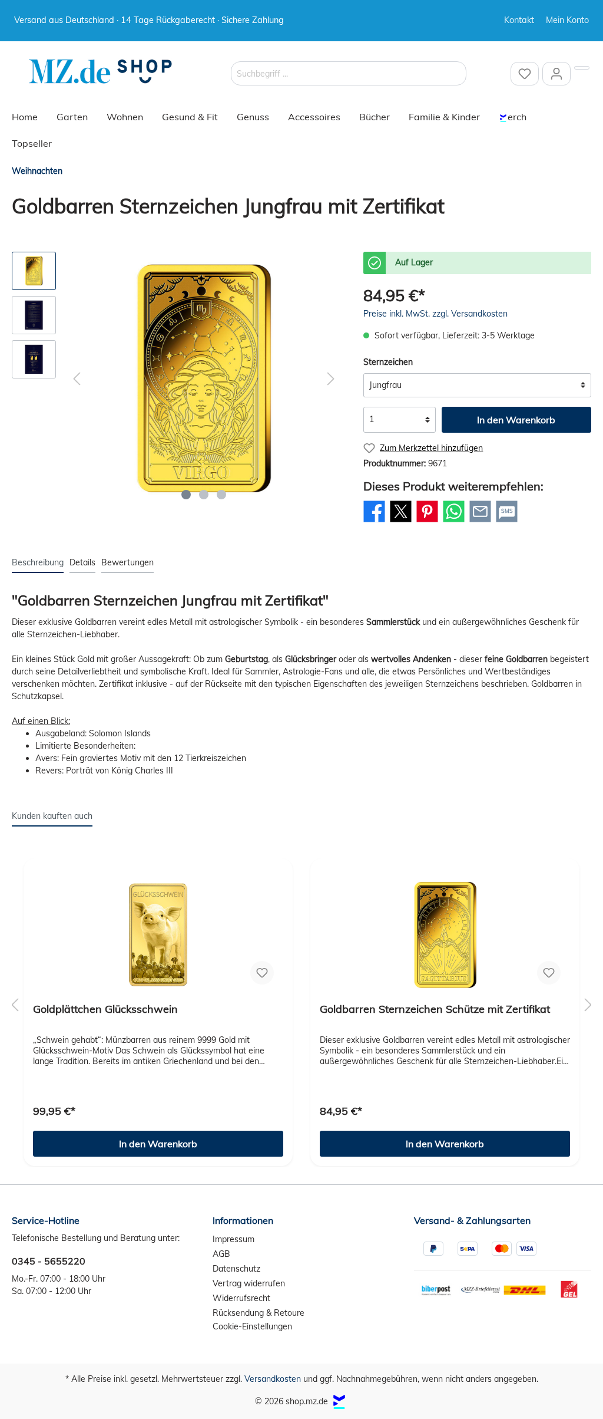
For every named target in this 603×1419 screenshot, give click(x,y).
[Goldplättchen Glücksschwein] (158, 935)
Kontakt (519, 20)
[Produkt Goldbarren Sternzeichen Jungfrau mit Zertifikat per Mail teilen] (480, 521)
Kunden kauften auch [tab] (52, 816)
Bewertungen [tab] (127, 562)
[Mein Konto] (556, 73)
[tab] (38, 562)
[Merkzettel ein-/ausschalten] (262, 973)
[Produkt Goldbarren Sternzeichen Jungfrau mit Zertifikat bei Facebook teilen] (374, 521)
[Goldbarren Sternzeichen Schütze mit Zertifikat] (445, 935)
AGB (221, 1254)
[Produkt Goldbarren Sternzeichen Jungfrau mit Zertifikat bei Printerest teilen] (427, 521)
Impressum (233, 1239)
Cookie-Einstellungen (252, 1326)
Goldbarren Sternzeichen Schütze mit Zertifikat (435, 1009)
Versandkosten (272, 1379)
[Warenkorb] (582, 68)
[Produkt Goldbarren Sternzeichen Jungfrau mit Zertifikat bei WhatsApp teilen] (453, 521)
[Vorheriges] (76, 379)
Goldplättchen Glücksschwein (105, 1009)
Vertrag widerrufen (249, 1283)
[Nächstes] (331, 379)
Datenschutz (236, 1268)
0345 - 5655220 (48, 1261)
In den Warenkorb (516, 420)
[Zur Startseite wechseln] (100, 71)
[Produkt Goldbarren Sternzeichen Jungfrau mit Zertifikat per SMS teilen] (506, 521)
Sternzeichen (388, 362)
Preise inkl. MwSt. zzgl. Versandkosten (435, 313)
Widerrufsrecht (241, 1298)
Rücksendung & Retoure (258, 1313)
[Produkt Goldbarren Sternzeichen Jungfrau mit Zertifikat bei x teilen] (400, 521)
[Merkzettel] (524, 73)
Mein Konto (567, 20)
